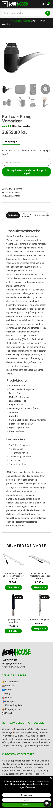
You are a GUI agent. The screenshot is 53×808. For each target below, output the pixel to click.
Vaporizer (16, 21)
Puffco (17, 196)
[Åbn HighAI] (46, 803)
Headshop (6, 21)
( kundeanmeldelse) (21, 126)
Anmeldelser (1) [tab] (42, 215)
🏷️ (12, 705)
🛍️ (7, 697)
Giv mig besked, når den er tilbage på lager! (26, 172)
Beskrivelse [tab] (13, 215)
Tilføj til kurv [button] (13, 587)
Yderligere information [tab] (27, 215)
